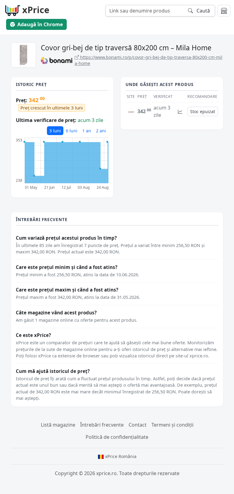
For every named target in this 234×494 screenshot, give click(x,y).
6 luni (71, 131)
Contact (138, 424)
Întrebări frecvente (102, 424)
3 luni (55, 131)
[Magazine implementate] (224, 10)
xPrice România (120, 456)
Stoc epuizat (202, 111)
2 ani (101, 131)
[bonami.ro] (131, 111)
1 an (86, 131)
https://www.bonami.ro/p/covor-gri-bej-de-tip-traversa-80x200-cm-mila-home (148, 60)
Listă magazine (58, 424)
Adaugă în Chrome (40, 24)
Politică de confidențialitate (117, 437)
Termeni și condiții (172, 424)
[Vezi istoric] (180, 111)
